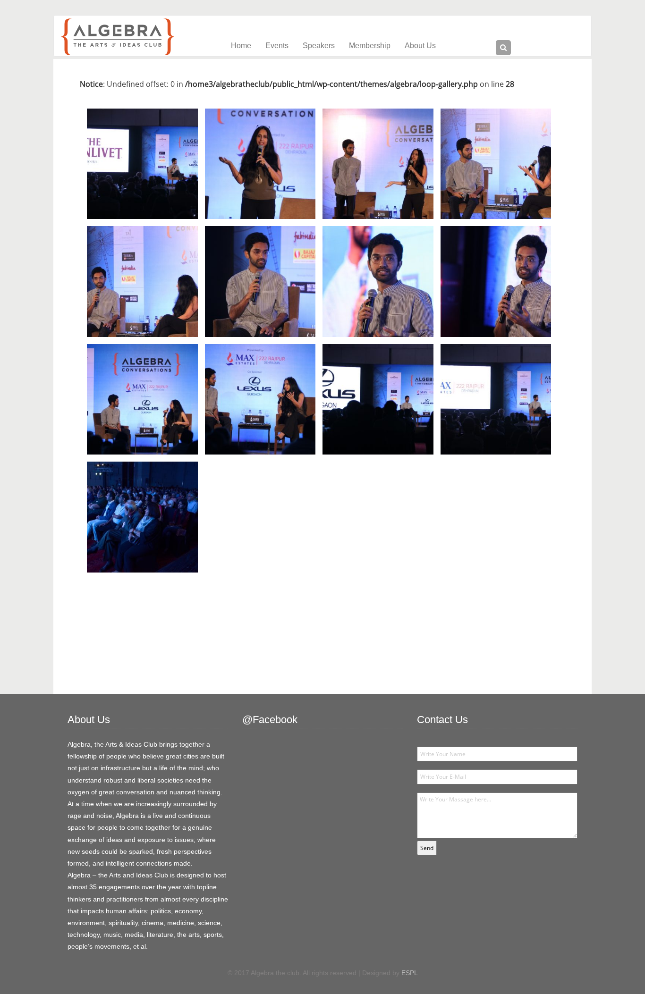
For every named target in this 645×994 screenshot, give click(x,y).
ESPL (409, 973)
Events (277, 46)
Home (241, 46)
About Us (420, 46)
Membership (369, 46)
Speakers (319, 46)
